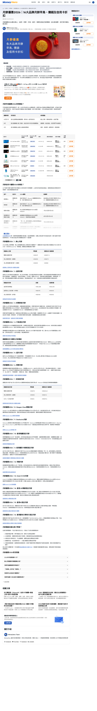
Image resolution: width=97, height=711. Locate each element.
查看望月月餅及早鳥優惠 (9, 361)
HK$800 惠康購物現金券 (24, 171)
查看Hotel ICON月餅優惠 (9, 484)
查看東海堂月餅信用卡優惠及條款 (11, 403)
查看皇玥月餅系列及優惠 (9, 299)
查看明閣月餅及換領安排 (9, 472)
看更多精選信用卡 (76, 49)
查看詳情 (77, 22)
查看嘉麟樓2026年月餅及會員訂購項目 (13, 349)
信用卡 (43, 2)
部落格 (10, 8)
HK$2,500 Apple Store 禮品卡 (24, 142)
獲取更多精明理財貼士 (10, 615)
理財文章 (66, 2)
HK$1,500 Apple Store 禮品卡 (24, 161)
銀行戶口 (60, 2)
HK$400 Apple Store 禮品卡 (24, 166)
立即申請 (8, 98)
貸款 (39, 2)
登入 (90, 2)
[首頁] (3, 8)
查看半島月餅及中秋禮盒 (9, 335)
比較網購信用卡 (7, 236)
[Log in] (93, 2)
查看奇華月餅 (6, 318)
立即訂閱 (8, 623)
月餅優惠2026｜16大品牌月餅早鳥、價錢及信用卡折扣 (25, 8)
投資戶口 (54, 2)
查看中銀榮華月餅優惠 (20, 375)
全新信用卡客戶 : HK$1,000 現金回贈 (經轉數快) (24, 147)
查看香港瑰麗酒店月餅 (9, 444)
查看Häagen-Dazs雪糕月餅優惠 (11, 415)
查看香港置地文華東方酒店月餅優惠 (12, 523)
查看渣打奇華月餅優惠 (17, 318)
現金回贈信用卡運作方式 (25, 547)
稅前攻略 (33, 2)
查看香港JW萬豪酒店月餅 (9, 498)
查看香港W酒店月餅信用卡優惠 (11, 511)
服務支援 (73, 2)
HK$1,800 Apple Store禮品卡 (24, 156)
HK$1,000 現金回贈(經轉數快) (24, 151)
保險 (48, 2)
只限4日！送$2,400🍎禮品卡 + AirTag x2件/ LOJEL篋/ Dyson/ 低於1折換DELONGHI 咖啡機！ (25, 84)
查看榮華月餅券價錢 (8, 375)
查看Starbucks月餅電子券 (9, 430)
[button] (36, 557)
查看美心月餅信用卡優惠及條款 (11, 267)
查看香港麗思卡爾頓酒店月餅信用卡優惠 (13, 458)
